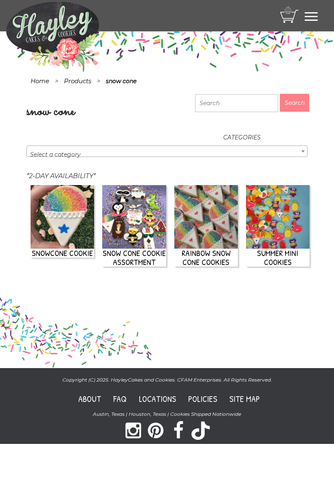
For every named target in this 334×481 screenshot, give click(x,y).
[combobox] (167, 151)
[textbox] (167, 154)
